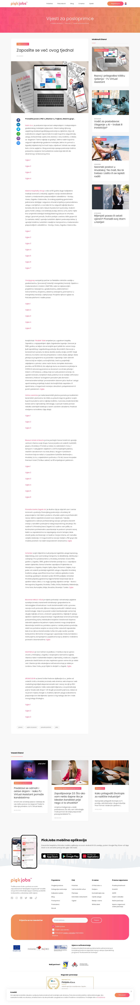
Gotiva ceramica (31, 395)
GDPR (114, 893)
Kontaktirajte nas (98, 893)
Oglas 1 (28, 160)
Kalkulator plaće (57, 893)
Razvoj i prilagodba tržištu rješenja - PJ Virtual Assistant (109, 79)
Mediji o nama (97, 901)
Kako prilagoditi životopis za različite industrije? (109, 795)
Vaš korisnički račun (79, 889)
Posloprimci (55, 901)
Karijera (94, 889)
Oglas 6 (28, 262)
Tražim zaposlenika (62, 930)
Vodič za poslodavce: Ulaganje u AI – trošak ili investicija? (108, 124)
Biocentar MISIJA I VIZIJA (34, 600)
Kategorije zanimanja (59, 889)
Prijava (96, 920)
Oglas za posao (23, 44)
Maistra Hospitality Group (34, 191)
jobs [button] (56, 727)
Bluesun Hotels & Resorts (34, 440)
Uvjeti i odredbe (117, 897)
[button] (126, 4)
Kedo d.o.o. (29, 125)
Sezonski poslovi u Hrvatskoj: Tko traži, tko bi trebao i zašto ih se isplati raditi (109, 171)
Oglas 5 (28, 256)
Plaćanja (75, 893)
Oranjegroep (30, 280)
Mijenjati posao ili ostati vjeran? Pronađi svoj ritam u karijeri (109, 219)
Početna (49, 4)
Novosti (68, 23)
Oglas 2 (28, 166)
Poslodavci (55, 904)
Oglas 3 (28, 172)
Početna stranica (57, 23)
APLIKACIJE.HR (30, 678)
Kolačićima (101, 997)
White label (96, 904)
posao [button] (20, 727)
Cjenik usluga (96, 897)
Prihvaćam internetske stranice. (67, 934)
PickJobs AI (61, 4)
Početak (75, 885)
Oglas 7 (28, 268)
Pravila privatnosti (118, 885)
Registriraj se (115, 4)
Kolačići (115, 889)
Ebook (53, 908)
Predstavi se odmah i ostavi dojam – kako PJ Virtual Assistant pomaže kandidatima (29, 793)
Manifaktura (29, 652)
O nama (81, 4)
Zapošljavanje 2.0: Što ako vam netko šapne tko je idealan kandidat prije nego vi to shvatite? (69, 798)
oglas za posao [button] (32, 727)
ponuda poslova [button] (46, 727)
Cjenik (91, 4)
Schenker (28, 553)
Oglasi (74, 901)
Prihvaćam (122, 995)
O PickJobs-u (97, 885)
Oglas (42, 389)
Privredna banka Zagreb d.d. (35, 509)
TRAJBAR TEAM (40, 340)
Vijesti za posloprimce (81, 23)
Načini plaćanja (117, 901)
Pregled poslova (57, 885)
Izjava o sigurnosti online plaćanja (118, 905)
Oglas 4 (28, 178)
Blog (72, 4)
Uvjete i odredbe (69, 933)
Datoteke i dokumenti (79, 897)
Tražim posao (60, 927)
